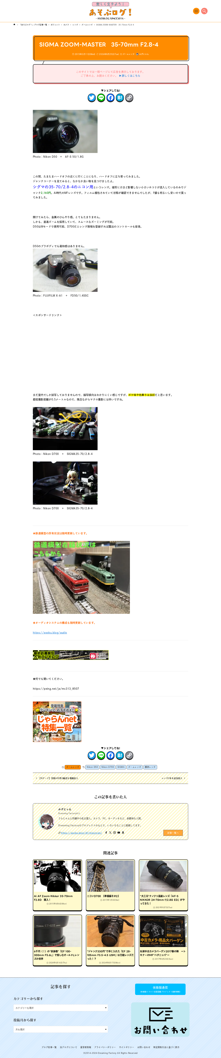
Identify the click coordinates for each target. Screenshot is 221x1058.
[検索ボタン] (204, 11)
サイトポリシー (126, 1047)
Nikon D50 (92, 767)
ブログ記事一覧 (49, 1047)
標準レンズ (150, 767)
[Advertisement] (110, 350)
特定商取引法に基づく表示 (166, 1047)
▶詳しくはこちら (129, 75)
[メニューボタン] (196, 11)
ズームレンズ (129, 54)
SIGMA (121, 767)
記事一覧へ (173, 833)
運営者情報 (85, 1047)
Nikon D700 (107, 767)
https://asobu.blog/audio (50, 632)
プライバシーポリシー (105, 1047)
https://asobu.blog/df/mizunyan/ (81, 833)
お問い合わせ (143, 1047)
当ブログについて (68, 1047)
